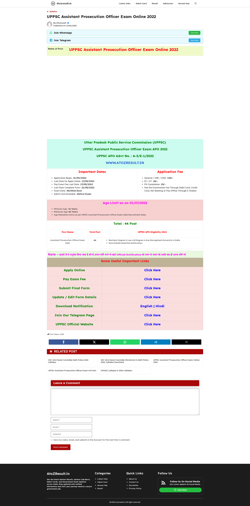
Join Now (194, 33)
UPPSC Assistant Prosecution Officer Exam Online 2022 (176, 361)
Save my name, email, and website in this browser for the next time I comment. (92, 440)
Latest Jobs (124, 3)
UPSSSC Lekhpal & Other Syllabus (116, 370)
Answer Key (183, 3)
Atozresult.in (64, 3)
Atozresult (61, 23)
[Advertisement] (125, 83)
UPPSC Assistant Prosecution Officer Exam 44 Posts (72, 370)
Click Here (152, 270)
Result (155, 3)
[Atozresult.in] (53, 3)
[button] (195, 3)
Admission (168, 3)
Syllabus (53, 11)
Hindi (160, 306)
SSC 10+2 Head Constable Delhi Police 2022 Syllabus (68, 361)
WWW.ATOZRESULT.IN (125, 163)
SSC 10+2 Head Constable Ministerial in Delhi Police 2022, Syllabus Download (125, 361)
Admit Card (141, 3)
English (146, 306)
